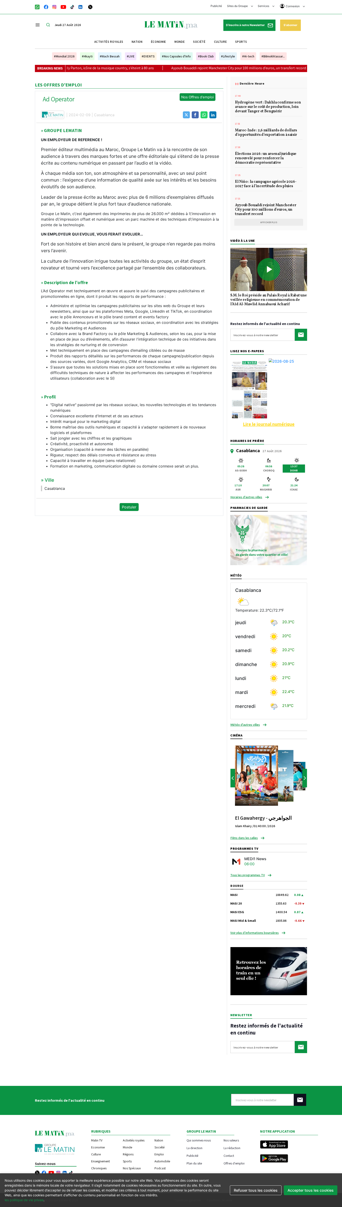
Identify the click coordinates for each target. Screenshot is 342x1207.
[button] (186, 114)
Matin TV (96, 1140)
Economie (98, 1147)
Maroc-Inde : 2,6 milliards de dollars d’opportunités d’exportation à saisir (266, 132)
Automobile (162, 1161)
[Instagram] (54, 6)
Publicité (216, 6)
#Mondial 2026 (64, 56)
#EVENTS (148, 56)
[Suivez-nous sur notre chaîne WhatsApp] (39, 6)
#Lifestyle (228, 56)
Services (264, 6)
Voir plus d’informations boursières (254, 933)
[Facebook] (46, 6)
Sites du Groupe (237, 6)
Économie (158, 42)
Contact (229, 1155)
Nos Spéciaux (132, 1168)
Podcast (160, 1168)
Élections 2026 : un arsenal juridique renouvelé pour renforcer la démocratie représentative (265, 158)
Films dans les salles (244, 838)
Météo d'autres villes (245, 725)
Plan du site (194, 1163)
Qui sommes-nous (199, 1140)
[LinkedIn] (80, 6)
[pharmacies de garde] (268, 539)
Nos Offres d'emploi (197, 97)
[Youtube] (63, 6)
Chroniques (99, 1168)
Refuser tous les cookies (256, 1190)
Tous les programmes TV (247, 875)
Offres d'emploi (234, 1163)
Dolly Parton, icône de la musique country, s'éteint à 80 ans (75, 68)
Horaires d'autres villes (246, 497)
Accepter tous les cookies (311, 1190)
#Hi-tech (248, 56)
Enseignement (100, 1161)
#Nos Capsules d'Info (176, 56)
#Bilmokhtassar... (273, 56)
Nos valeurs (231, 1140)
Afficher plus (268, 222)
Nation (137, 42)
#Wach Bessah (110, 56)
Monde (179, 42)
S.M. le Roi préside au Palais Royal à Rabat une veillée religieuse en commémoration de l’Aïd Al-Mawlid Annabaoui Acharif (268, 300)
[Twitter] (90, 6)
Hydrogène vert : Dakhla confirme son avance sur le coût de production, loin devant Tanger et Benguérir (268, 107)
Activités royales (108, 42)
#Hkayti (87, 56)
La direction (194, 1148)
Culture (220, 42)
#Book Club (206, 56)
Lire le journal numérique (269, 424)
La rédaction (232, 1148)
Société (199, 42)
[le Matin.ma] (171, 24)
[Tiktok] (72, 6)
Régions (128, 1154)
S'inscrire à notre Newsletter (245, 25)
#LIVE (130, 56)
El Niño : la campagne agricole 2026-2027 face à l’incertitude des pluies (265, 184)
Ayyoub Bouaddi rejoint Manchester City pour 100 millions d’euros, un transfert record (206, 68)
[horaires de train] (268, 970)
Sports (241, 42)
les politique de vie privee (24, 1200)
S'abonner (290, 25)
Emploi (159, 1154)
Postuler (129, 507)
